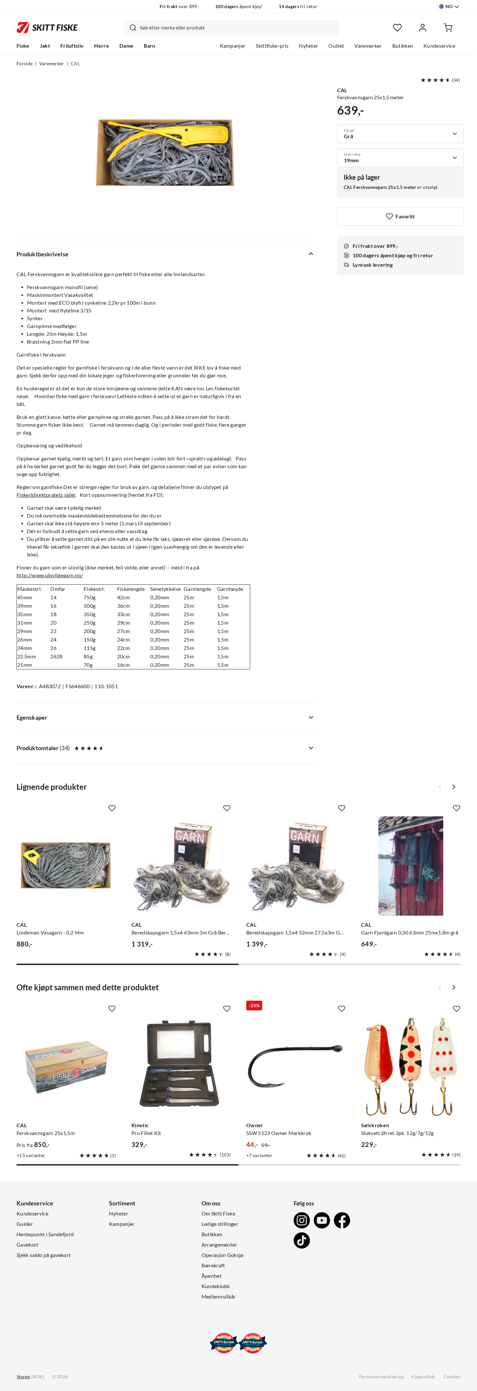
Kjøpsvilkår (423, 1376)
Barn (149, 46)
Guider (25, 1224)
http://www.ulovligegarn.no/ (50, 575)
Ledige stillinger (220, 1224)
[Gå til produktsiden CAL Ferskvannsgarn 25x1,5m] (66, 1066)
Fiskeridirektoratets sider (46, 495)
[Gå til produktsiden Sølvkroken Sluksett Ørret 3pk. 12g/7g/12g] (410, 1066)
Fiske (23, 46)
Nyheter (308, 46)
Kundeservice (439, 46)
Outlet (336, 46)
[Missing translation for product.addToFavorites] (112, 808)
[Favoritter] (397, 27)
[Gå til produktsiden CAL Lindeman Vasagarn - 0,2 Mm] (66, 866)
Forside (24, 63)
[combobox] (231, 27)
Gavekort (28, 1245)
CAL (75, 63)
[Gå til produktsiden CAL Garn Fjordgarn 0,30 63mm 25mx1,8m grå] (410, 866)
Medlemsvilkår (219, 1296)
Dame (126, 46)
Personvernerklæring (381, 1376)
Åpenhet (212, 1276)
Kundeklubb (216, 1286)
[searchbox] (237, 27)
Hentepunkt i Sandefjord (45, 1234)
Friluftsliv (72, 46)
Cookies (452, 1376)
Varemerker (368, 46)
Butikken (402, 46)
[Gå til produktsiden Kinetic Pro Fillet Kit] (181, 1066)
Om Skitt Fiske (218, 1213)
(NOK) (30, 1376)
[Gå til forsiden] (47, 27)
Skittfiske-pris (272, 46)
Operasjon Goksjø (223, 1255)
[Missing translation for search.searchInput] (130, 27)
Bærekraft (213, 1265)
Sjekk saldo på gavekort (44, 1255)
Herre (101, 46)
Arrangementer (219, 1245)
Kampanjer (233, 46)
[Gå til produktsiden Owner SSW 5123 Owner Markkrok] (296, 1066)
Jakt (45, 46)
